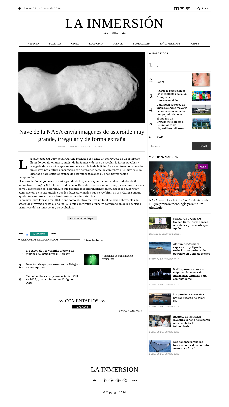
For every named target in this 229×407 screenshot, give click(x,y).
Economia (96, 43)
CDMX (75, 43)
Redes (194, 43)
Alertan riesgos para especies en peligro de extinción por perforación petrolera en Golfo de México (191, 248)
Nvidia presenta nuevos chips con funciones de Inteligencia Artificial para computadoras (190, 274)
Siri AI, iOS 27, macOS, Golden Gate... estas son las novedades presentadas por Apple (191, 223)
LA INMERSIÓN (114, 23)
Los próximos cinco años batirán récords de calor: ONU (189, 297)
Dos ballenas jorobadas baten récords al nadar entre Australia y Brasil (191, 345)
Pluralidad (141, 43)
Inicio (34, 43)
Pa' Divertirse (170, 43)
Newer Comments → (132, 310)
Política (55, 43)
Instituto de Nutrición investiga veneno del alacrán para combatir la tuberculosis (191, 321)
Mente (118, 43)
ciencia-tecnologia (82, 218)
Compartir (40, 234)
